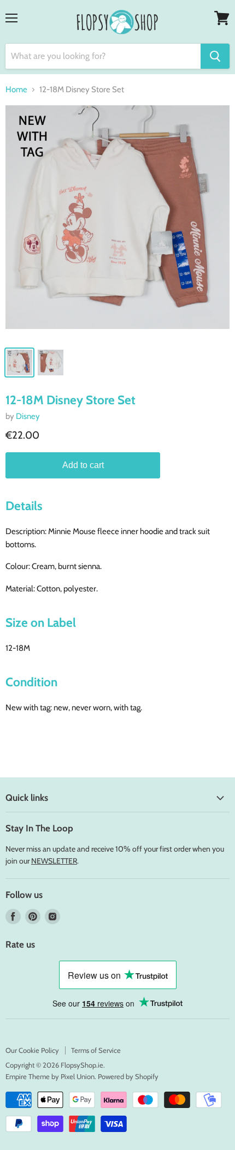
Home (16, 89)
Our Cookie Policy (32, 1050)
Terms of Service (96, 1050)
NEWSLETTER (54, 861)
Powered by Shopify (128, 1076)
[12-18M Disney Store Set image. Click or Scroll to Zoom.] (117, 222)
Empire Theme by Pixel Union (50, 1076)
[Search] (215, 56)
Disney (28, 416)
